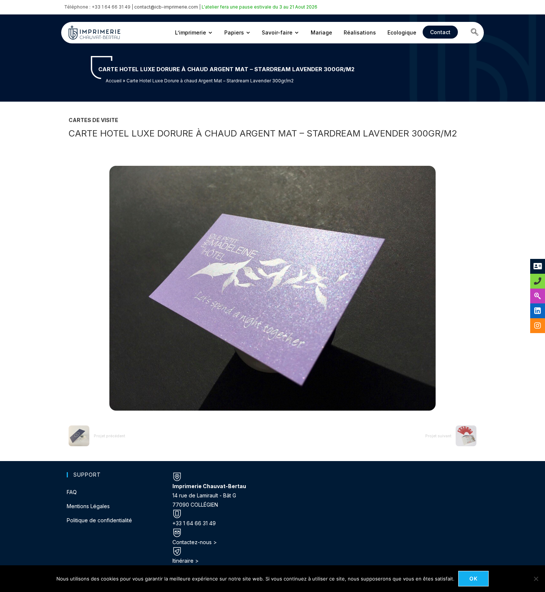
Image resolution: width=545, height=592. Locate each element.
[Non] (535, 578)
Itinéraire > (185, 561)
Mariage (321, 32)
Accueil (114, 80)
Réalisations (360, 32)
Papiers (234, 32)
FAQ (72, 492)
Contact (440, 32)
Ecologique (401, 32)
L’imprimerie (190, 32)
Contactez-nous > (194, 542)
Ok (473, 578)
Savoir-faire (277, 32)
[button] (474, 32)
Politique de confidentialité (99, 520)
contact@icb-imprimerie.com (166, 7)
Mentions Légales (88, 506)
